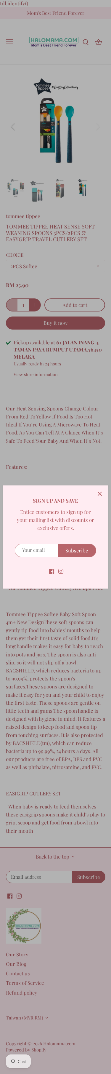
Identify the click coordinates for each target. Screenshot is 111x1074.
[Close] (99, 493)
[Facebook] (51, 570)
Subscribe (76, 550)
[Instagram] (60, 570)
